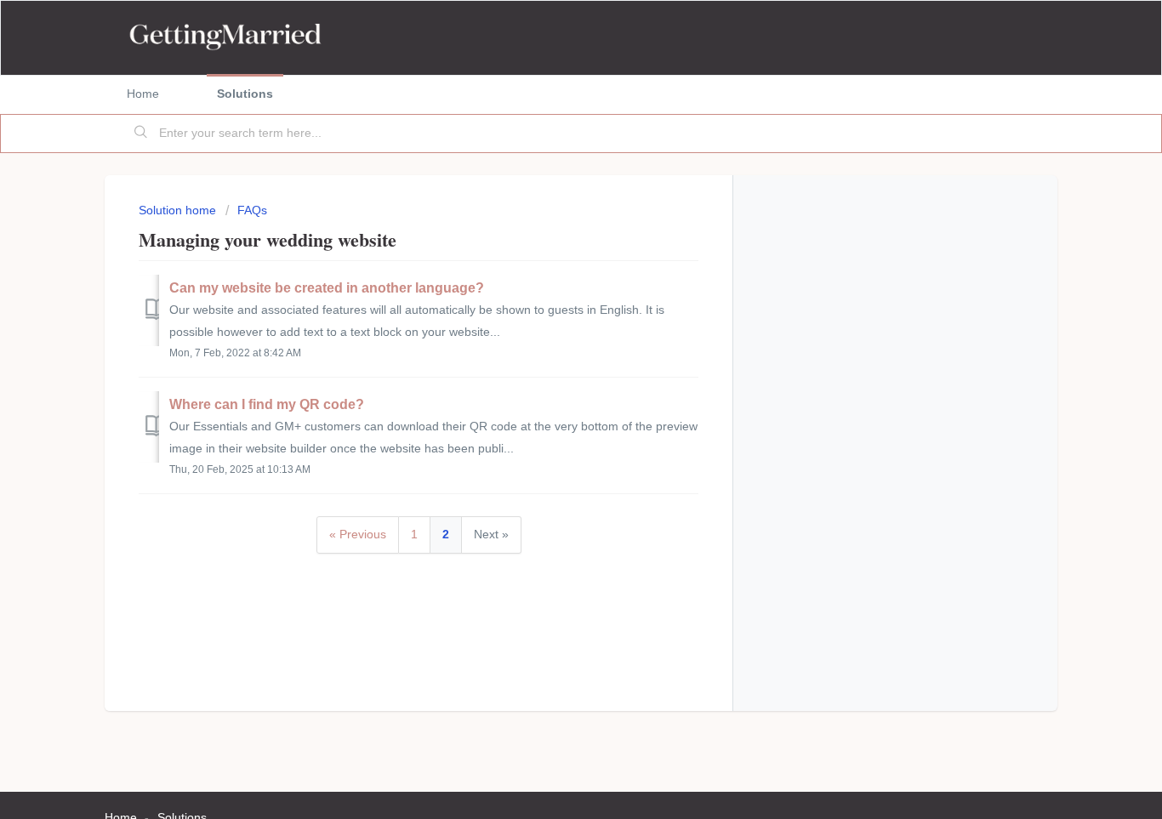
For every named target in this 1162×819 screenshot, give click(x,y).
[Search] (141, 134)
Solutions (245, 93)
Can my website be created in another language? (326, 288)
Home (143, 93)
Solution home (179, 210)
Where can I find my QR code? (266, 404)
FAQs (252, 210)
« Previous (357, 534)
